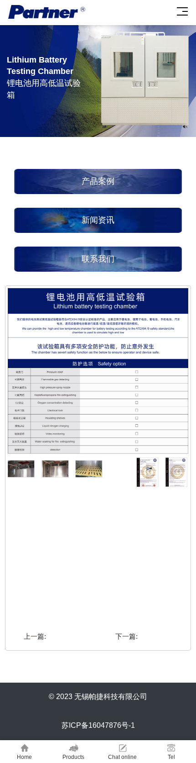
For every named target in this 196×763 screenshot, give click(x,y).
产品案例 (98, 181)
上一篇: (35, 636)
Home (24, 757)
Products (73, 757)
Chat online (122, 757)
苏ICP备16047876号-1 (98, 725)
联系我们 (98, 258)
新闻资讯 (98, 220)
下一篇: (126, 636)
